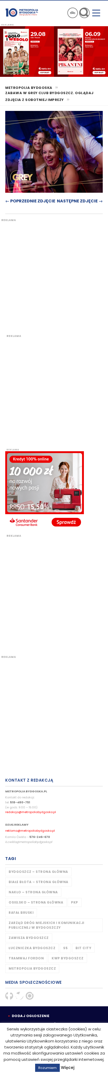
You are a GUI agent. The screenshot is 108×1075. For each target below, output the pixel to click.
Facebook (9, 996)
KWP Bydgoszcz (68, 958)
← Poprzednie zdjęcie (30, 201)
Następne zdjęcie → (80, 201)
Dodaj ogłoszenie (31, 1015)
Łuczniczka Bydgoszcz (32, 948)
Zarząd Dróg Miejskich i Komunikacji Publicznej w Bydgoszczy (46, 925)
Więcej (67, 1067)
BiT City (83, 948)
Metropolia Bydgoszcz (32, 968)
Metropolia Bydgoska (22, 12)
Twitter (19, 996)
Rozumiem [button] (47, 1067)
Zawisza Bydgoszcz (29, 938)
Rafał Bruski (21, 912)
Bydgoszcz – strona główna (38, 871)
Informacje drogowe (72, 13)
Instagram (30, 996)
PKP (74, 902)
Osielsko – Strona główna (36, 902)
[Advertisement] (54, 276)
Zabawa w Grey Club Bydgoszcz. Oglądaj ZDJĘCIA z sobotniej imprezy (49, 96)
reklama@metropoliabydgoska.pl (30, 831)
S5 (65, 948)
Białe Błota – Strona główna (38, 882)
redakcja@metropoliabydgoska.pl (30, 812)
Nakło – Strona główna (33, 892)
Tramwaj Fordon (26, 958)
